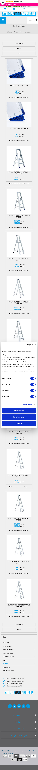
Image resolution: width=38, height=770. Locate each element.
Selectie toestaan (19, 417)
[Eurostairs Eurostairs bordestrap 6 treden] (19, 331)
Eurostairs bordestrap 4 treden (19, 259)
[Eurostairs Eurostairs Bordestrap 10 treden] (19, 504)
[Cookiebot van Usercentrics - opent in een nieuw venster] (27, 345)
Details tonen (27, 404)
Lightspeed (34, 751)
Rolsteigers (6, 642)
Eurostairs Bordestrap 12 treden (19, 605)
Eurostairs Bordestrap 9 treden (19, 476)
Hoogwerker (6, 667)
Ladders (5, 660)
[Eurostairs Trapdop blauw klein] (19, 71)
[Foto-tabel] (18, 48)
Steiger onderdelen (8, 649)
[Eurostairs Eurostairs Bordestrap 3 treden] (19, 201)
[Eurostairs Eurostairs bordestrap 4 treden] (19, 244)
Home (10, 32)
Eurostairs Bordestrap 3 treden (19, 216)
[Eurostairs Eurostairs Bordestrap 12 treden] (19, 591)
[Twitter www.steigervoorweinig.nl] (14, 706)
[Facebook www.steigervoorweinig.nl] (10, 706)
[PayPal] (33, 756)
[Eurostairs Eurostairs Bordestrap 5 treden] (19, 288)
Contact (24, 8)
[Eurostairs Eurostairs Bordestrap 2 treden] (19, 158)
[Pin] (16, 756)
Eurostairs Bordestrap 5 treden (19, 302)
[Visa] (25, 759)
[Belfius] (22, 756)
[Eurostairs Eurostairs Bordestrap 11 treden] (19, 547)
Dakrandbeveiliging (8, 656)
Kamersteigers (7, 646)
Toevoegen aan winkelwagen (20, 97)
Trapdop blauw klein (19, 85)
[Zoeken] (36, 20)
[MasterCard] (19, 759)
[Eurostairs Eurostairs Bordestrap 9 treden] (19, 461)
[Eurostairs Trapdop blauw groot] (19, 114)
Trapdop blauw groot (19, 129)
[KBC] (28, 756)
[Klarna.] (13, 759)
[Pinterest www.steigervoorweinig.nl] (19, 706)
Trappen (16, 32)
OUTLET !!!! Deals (8, 670)
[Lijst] (20, 48)
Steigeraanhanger (8, 653)
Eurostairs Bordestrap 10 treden (19, 519)
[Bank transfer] (4, 756)
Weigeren (19, 423)
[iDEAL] (10, 756)
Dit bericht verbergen (13, 6)
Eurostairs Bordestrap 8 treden (19, 432)
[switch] (33, 384)
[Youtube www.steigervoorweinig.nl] (24, 706)
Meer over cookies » (26, 6)
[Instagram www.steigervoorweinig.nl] (28, 706)
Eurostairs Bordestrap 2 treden (19, 172)
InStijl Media (10, 753)
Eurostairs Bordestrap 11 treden (19, 562)
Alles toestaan (19, 410)
